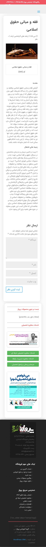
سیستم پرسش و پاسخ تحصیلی (23, 364)
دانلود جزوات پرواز (25, 481)
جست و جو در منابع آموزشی (22, 472)
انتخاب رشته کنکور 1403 (23, 495)
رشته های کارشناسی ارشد (19, 36)
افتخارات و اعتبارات (25, 504)
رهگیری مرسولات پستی (24, 478)
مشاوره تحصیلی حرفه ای (23, 498)
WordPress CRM (19, 539)
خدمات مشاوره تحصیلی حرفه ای (23, 353)
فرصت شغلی (27, 501)
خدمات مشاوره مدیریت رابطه (23, 358)
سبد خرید (28, 475)
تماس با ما (28, 510)
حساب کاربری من (25, 469)
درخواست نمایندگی (25, 507)
